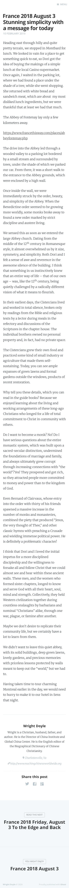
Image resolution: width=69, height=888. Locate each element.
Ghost (63, 884)
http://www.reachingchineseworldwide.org (36, 763)
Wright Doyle (34, 726)
